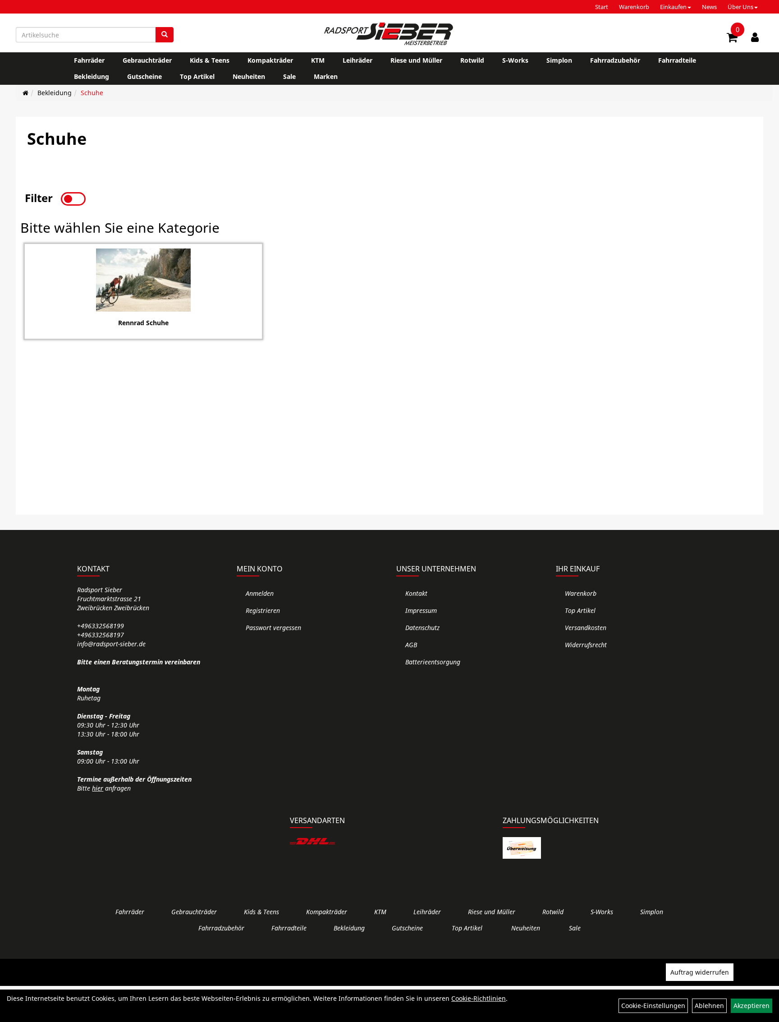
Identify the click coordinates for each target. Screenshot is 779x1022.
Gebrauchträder (147, 60)
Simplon (559, 60)
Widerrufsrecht (586, 644)
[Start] (25, 92)
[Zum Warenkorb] (732, 39)
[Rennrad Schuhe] (143, 280)
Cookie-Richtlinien (478, 998)
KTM (318, 60)
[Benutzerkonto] (755, 37)
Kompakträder (270, 60)
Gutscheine (144, 76)
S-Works (515, 60)
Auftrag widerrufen (699, 972)
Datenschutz (422, 627)
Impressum (421, 610)
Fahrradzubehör (615, 60)
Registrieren (263, 610)
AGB (411, 644)
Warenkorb (634, 7)
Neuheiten (249, 76)
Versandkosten (585, 627)
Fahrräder (89, 60)
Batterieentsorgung (432, 662)
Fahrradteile (677, 60)
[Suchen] (165, 34)
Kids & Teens (209, 60)
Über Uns (740, 7)
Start (601, 7)
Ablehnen (709, 1005)
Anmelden (260, 593)
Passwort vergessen (273, 627)
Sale (289, 76)
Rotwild (472, 60)
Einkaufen (673, 7)
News (709, 7)
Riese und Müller (416, 60)
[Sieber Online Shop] (389, 34)
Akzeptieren (751, 1005)
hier (97, 788)
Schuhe (92, 92)
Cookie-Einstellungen (653, 1005)
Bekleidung (91, 76)
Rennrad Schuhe (143, 322)
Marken (326, 76)
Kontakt (416, 593)
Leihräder (357, 60)
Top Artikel (197, 76)
